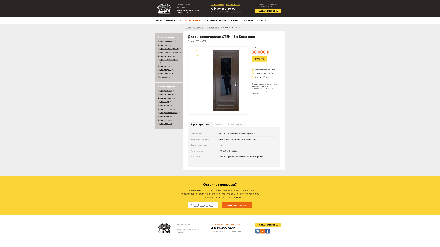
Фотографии (235, 124)
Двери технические (212, 28)
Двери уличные (164, 66)
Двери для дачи (164, 70)
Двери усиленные (165, 124)
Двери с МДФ (163, 102)
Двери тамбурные (165, 56)
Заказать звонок (217, 5)
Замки (218, 124)
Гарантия (234, 20)
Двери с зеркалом (165, 73)
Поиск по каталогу (233, 5)
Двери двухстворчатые (167, 113)
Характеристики (200, 124)
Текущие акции (194, 20)
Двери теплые (163, 116)
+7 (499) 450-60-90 (223, 8)
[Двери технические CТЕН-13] (225, 80)
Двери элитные (164, 120)
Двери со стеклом (165, 109)
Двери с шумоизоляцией (168, 52)
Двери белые (163, 105)
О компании (247, 20)
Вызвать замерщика (268, 11)
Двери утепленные (165, 94)
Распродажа (163, 77)
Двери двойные (164, 91)
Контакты (261, 20)
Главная (158, 20)
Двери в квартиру (165, 41)
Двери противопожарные (168, 60)
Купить (260, 59)
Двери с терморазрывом (168, 49)
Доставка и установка (215, 20)
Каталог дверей (173, 20)
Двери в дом (163, 45)
